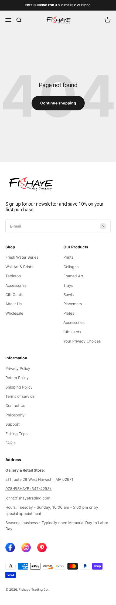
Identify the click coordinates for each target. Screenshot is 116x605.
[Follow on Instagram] (26, 547)
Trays (68, 285)
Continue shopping (58, 103)
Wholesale (14, 313)
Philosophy (15, 415)
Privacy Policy (17, 368)
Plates (68, 313)
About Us (13, 303)
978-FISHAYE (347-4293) (28, 488)
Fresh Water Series (21, 257)
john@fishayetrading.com (27, 498)
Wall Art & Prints (19, 266)
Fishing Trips (16, 433)
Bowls (68, 294)
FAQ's (10, 442)
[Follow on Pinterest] (42, 547)
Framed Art (73, 276)
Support (12, 424)
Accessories (15, 285)
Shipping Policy (19, 387)
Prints (68, 257)
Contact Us (15, 405)
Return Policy (17, 377)
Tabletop (13, 276)
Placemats (72, 303)
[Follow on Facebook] (10, 547)
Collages (71, 266)
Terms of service (20, 396)
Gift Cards (14, 294)
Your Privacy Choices (82, 341)
